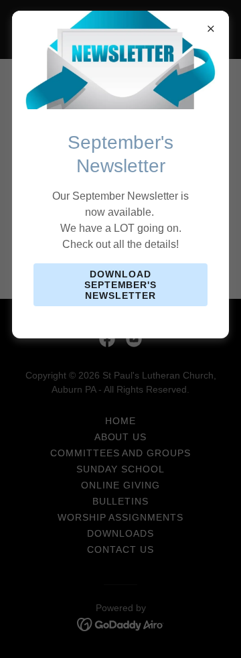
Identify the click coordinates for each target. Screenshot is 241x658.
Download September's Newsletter (120, 285)
